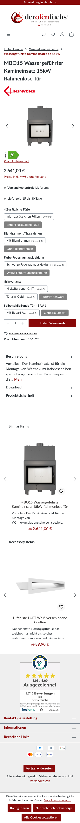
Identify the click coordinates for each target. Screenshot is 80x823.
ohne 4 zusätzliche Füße (23, 224)
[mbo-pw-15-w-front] (40, 126)
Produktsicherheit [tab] (20, 395)
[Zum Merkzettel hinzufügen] (61, 491)
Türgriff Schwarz (53, 296)
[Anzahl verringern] (8, 323)
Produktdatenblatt (16, 161)
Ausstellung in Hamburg (40, 2)
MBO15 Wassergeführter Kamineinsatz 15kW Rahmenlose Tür (40, 505)
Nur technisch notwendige (54, 808)
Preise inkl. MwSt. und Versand (25, 176)
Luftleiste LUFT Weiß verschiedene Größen (40, 620)
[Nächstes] (73, 126)
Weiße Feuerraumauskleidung (27, 272)
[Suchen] (43, 34)
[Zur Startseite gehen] (40, 17)
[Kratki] (40, 91)
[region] (40, 126)
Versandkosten (40, 781)
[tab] (40, 367)
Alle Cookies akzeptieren (41, 817)
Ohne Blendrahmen (20, 248)
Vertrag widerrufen (39, 768)
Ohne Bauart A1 (55, 312)
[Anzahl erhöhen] (23, 323)
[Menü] (8, 34)
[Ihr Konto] (62, 34)
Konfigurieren (19, 808)
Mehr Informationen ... (57, 800)
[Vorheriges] (7, 126)
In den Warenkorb (52, 323)
